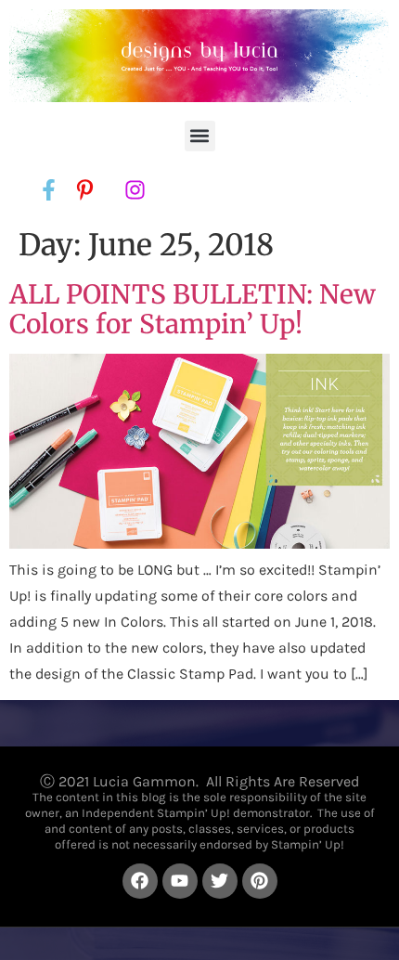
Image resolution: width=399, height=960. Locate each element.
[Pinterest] (259, 881)
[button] (200, 136)
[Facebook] (140, 881)
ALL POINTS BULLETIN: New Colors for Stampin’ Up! (192, 309)
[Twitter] (220, 881)
